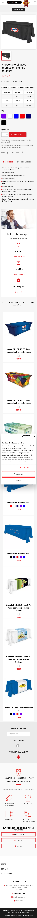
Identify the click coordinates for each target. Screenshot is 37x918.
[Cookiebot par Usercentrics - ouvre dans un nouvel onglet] (22, 436)
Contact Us (19, 840)
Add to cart (17, 134)
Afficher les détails (25, 468)
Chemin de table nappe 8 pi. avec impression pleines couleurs (18, 608)
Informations (18, 881)
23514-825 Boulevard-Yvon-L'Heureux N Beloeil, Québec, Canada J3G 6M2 (19, 887)
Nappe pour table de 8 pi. (18, 553)
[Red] (22, 116)
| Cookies (26, 912)
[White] (10, 116)
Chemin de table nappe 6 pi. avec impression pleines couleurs (18, 659)
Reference (5, 81)
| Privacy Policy (20, 912)
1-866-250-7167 (19, 834)
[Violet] (4, 116)
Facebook (17, 745)
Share (8, 152)
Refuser (18, 480)
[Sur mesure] (18, 356)
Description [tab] (8, 162)
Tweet (13, 152)
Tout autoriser (18, 474)
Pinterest (22, 152)
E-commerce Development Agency (13, 915)
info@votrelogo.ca (19, 897)
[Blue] (16, 116)
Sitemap (14, 912)
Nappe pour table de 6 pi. (18, 502)
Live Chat (19, 901)
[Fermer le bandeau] (34, 436)
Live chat (19, 846)
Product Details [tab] (24, 162)
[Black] (4, 123)
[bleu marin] (28, 116)
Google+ (17, 152)
